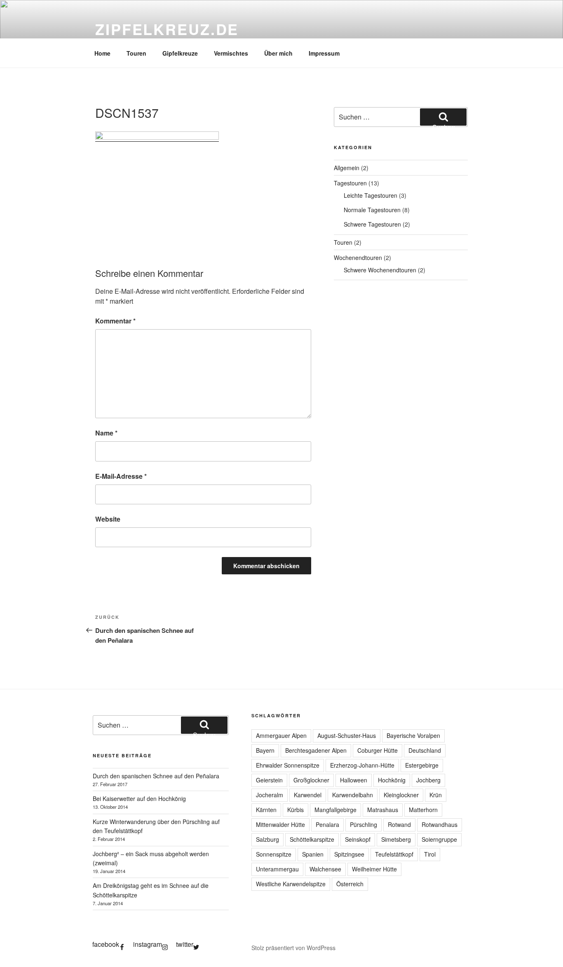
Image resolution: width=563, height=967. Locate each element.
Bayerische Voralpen (413, 735)
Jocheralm (269, 795)
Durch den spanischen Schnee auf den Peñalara (156, 776)
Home (102, 53)
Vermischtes (231, 53)
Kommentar (115, 320)
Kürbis (295, 809)
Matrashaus (382, 809)
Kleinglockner (401, 795)
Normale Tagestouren (372, 210)
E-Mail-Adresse (121, 476)
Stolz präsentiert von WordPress (293, 948)
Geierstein (269, 780)
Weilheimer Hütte (374, 869)
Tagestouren (350, 183)
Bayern (265, 750)
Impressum (324, 53)
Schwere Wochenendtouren (380, 270)
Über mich (278, 53)
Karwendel (307, 795)
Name (106, 433)
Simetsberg (396, 839)
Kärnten (266, 809)
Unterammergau (277, 869)
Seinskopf (358, 839)
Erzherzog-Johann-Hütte (362, 765)
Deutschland (424, 750)
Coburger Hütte (377, 750)
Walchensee (325, 869)
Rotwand (399, 824)
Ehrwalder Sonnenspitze (287, 765)
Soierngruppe (439, 839)
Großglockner (311, 780)
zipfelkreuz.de (167, 29)
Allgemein (346, 168)
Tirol (430, 854)
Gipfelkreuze (180, 53)
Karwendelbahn (352, 795)
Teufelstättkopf (394, 854)
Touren (136, 53)
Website (107, 519)
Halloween (353, 780)
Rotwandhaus (439, 824)
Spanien (313, 854)
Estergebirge (422, 765)
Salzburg (267, 839)
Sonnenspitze (273, 854)
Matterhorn (423, 809)
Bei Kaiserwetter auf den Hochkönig (139, 798)
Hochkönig (392, 780)
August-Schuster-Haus (346, 735)
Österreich (350, 884)
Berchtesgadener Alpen (316, 750)
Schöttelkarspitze (312, 839)
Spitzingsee (349, 854)
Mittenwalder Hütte (280, 824)
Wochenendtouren (358, 257)
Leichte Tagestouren (370, 195)
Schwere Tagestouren (372, 224)
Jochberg (428, 780)
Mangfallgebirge (335, 809)
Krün (435, 795)
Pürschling (363, 824)
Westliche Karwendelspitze (291, 884)
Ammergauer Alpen (281, 735)
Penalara (327, 824)
